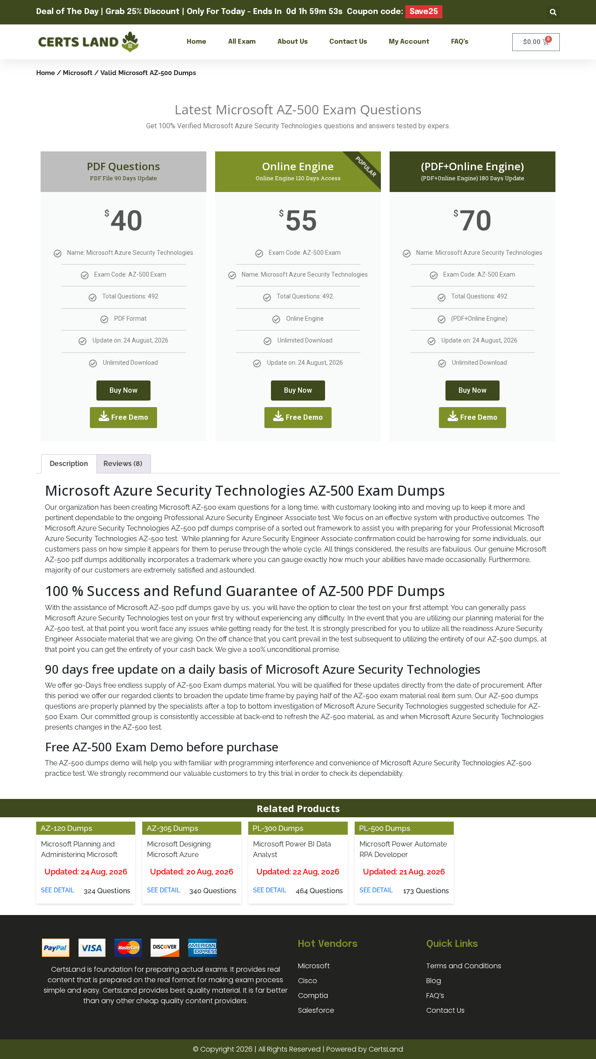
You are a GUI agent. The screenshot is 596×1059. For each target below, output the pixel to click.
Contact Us (348, 41)
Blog (433, 981)
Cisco (307, 981)
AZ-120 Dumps (66, 828)
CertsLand (386, 1049)
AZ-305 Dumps (172, 828)
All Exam (242, 41)
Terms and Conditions (463, 966)
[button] (553, 12)
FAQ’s (459, 41)
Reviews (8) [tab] (122, 463)
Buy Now (123, 390)
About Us (292, 41)
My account (409, 41)
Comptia (313, 995)
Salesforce (316, 1010)
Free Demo (129, 417)
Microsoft (77, 72)
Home (196, 41)
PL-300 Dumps (278, 828)
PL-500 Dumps (384, 828)
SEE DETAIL (57, 890)
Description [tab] (69, 463)
